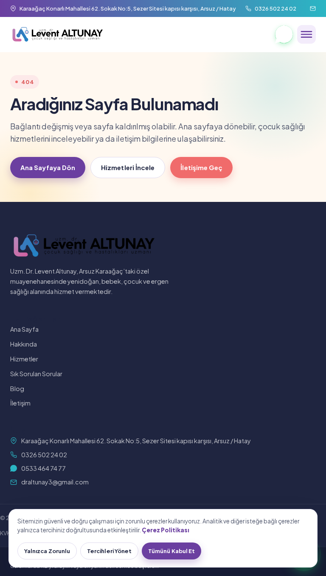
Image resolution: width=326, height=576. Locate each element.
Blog (17, 388)
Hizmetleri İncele (128, 167)
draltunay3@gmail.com (55, 482)
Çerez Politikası (165, 530)
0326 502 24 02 (44, 455)
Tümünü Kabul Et (171, 551)
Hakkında (23, 344)
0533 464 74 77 (43, 468)
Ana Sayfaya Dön (47, 167)
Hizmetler (24, 359)
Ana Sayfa (24, 329)
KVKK (7, 533)
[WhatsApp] (284, 34)
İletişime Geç (201, 167)
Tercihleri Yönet (109, 551)
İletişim (20, 403)
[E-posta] (313, 8)
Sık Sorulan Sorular (36, 373)
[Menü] (306, 34)
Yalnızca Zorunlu (47, 551)
